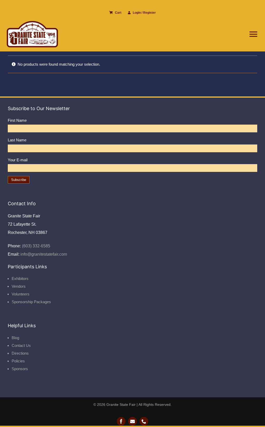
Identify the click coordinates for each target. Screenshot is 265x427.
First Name (17, 120)
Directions (20, 353)
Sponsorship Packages (31, 302)
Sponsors (20, 369)
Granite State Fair (121, 404)
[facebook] (121, 421)
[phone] (143, 421)
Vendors (19, 286)
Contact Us (21, 345)
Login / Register (144, 12)
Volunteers (21, 294)
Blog (15, 337)
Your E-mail (17, 160)
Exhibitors (20, 278)
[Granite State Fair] (32, 22)
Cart (118, 12)
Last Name (17, 140)
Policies (18, 361)
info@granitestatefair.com (43, 254)
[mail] (132, 421)
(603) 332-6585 (35, 246)
